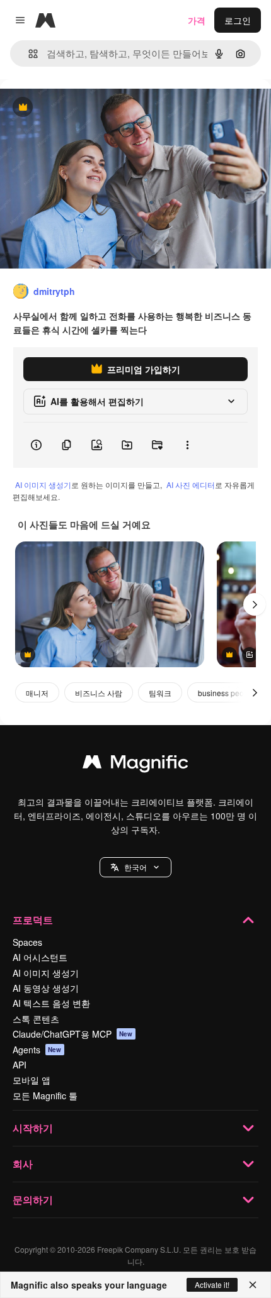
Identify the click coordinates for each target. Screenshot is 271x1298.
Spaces (27, 942)
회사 (23, 1164)
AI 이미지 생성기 (43, 484)
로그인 (237, 20)
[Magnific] (135, 764)
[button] (135, 867)
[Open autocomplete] (28, 53)
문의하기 (33, 1199)
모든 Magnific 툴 (45, 1095)
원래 (72, 107)
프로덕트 (33, 919)
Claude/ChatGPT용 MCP (73, 1034)
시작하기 (33, 1128)
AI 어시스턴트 (40, 957)
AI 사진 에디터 (190, 484)
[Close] (252, 1284)
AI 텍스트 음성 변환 (51, 1003)
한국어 (135, 867)
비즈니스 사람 (98, 692)
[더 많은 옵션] (187, 445)
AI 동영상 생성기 (46, 988)
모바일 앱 (31, 1079)
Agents (37, 1049)
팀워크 (160, 692)
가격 (196, 20)
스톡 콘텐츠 (36, 1018)
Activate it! (212, 1284)
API (19, 1064)
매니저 (37, 692)
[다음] (254, 604)
